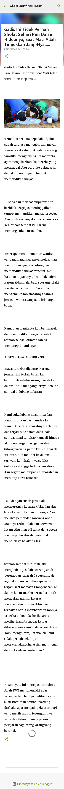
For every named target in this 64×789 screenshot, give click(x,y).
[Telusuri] (59, 5)
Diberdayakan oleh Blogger (34, 784)
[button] (6, 56)
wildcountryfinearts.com (26, 5)
